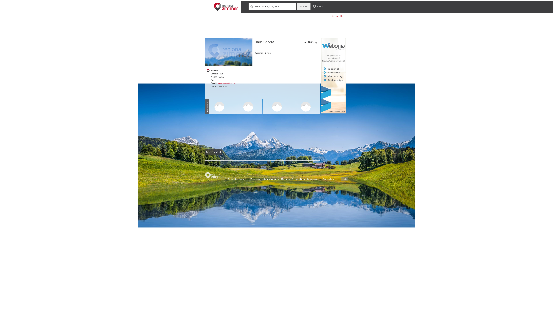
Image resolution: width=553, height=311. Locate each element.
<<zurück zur (305, 36)
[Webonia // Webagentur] (333, 75)
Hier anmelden (337, 16)
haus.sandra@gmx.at (227, 83)
